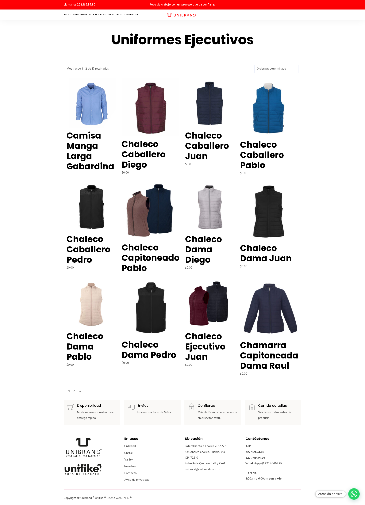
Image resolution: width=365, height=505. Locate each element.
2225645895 (273, 463)
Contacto (131, 15)
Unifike (128, 453)
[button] (354, 494)
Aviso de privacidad (136, 479)
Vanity (128, 459)
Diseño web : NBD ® (119, 498)
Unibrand (130, 446)
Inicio (67, 15)
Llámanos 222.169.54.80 (79, 4)
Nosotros (115, 15)
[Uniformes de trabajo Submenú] (104, 14)
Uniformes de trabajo (87, 15)
